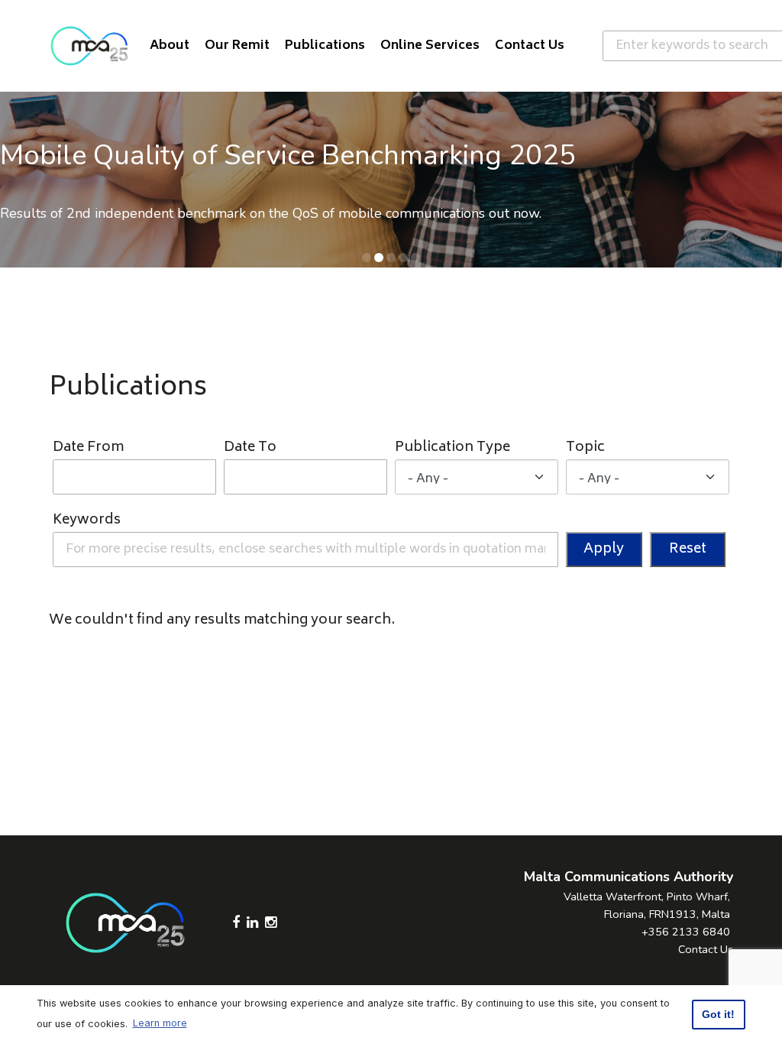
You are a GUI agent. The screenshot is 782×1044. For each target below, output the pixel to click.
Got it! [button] (718, 1014)
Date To (250, 448)
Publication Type (452, 448)
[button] (366, 257)
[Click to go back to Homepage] (89, 45)
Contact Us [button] (529, 46)
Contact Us (705, 949)
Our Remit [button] (237, 46)
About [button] (169, 46)
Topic (585, 448)
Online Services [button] (430, 46)
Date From (88, 448)
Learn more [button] (160, 1023)
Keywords (87, 521)
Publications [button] (325, 46)
